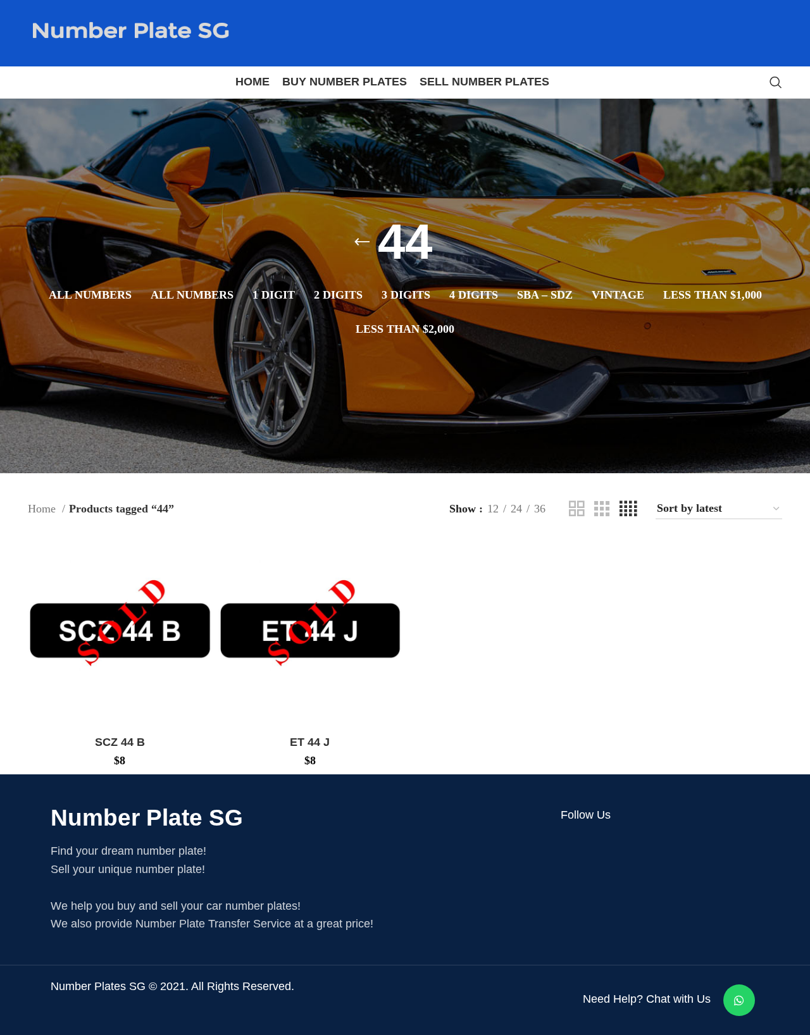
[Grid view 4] (628, 509)
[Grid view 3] (601, 509)
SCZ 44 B (120, 742)
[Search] (775, 82)
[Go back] (362, 242)
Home (43, 508)
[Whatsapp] (739, 1000)
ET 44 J (310, 742)
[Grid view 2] (576, 509)
